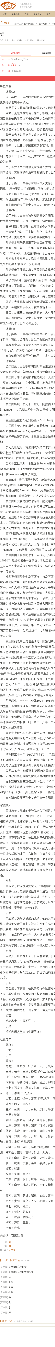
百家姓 (5, 22)
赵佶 (8, 452)
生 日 (6, 71)
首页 (4, 14)
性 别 (6, 65)
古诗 (26, 14)
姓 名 (6, 59)
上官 (10, 1282)
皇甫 (10, 1287)
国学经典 (15, 14)
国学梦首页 (29, 24)
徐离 (10, 1292)
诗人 (48, 14)
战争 (5, 706)
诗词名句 (37, 14)
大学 (20, 1031)
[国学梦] (8, 5)
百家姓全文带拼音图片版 (20, 1272)
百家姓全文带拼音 (17, 1266)
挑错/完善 (40, 40)
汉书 (25, 832)
